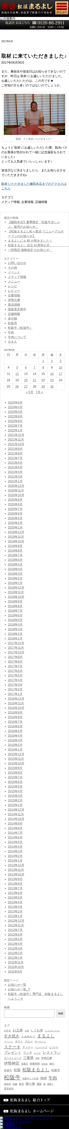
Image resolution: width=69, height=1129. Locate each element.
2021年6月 (15, 462)
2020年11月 (16, 490)
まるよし (46, 1035)
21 (34, 380)
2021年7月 (15, 458)
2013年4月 (15, 902)
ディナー (27, 1047)
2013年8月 (15, 883)
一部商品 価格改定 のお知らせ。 (30, 250)
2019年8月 (15, 550)
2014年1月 (15, 860)
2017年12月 (16, 643)
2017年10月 (16, 652)
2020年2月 (15, 523)
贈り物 (30, 1083)
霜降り (50, 1084)
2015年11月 (16, 758)
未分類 (12, 318)
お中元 (7, 1030)
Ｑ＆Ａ (12, 341)
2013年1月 (15, 916)
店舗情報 (41, 202)
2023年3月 (15, 411)
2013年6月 (15, 893)
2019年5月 (15, 564)
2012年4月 (15, 943)
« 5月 (29, 392)
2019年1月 (15, 583)
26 (17, 386)
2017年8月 (15, 661)
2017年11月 (16, 647)
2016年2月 (15, 745)
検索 (60, 1013)
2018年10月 (16, 597)
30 (52, 386)
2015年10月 (16, 763)
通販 (39, 1084)
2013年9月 (15, 879)
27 (26, 386)
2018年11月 (16, 592)
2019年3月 (15, 573)
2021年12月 (16, 435)
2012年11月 (16, 925)
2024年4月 (15, 407)
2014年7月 (15, 832)
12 (17, 373)
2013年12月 (16, 865)
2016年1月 (15, 749)
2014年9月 (15, 823)
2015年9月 (15, 768)
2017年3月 (15, 684)
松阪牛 (12, 1077)
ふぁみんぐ (28, 1036)
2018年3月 (15, 629)
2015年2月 (15, 800)
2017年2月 (15, 689)
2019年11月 (16, 536)
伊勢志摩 (14, 300)
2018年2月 (15, 634)
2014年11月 (16, 814)
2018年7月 (15, 610)
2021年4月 (15, 472)
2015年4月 (15, 791)
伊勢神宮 (11, 1063)
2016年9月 (15, 712)
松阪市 (12, 323)
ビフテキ (53, 1047)
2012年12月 (16, 920)
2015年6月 (15, 782)
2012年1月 (15, 957)
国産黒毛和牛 (17, 309)
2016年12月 (16, 698)
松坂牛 (8, 1070)
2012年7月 (15, 930)
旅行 (51, 1063)
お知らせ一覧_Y (19, 989)
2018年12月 (16, 587)
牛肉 (11, 332)
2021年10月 (16, 444)
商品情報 (14, 304)
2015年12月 (16, 754)
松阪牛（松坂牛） (20, 327)
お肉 (27, 1031)
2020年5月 (15, 518)
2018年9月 (15, 601)
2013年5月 (15, 897)
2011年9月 (15, 971)
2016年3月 (15, 740)
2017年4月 (15, 680)
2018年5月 (15, 620)
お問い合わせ (17, 263)
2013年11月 (16, 869)
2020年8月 (15, 504)
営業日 (24, 1063)
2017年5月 (15, 675)
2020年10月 (16, 495)
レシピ (12, 286)
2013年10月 (16, 874)
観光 (21, 1084)
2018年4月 (15, 624)
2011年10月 (16, 967)
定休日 (44, 1064)
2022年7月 (15, 425)
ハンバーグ (41, 1047)
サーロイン (40, 1041)
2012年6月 (15, 934)
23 (52, 380)
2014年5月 (15, 842)
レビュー (14, 290)
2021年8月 (15, 453)
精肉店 (7, 1084)
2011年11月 (16, 962)
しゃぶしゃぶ (52, 1030)
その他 (12, 267)
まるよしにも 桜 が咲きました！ (30, 240)
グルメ (29, 1041)
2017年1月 (15, 694)
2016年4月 (15, 735)
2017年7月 (15, 666)
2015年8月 (15, 772)
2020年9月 (15, 499)
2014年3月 (15, 851)
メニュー (14, 281)
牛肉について (17, 337)
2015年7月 (15, 777)
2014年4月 (15, 846)
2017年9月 (15, 657)
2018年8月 (15, 606)
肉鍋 (15, 1084)
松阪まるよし (36, 1069)
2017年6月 (15, 671)
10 (60, 367)
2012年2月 (15, 953)
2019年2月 (15, 578)
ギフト (19, 1041)
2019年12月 (16, 532)
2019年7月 (15, 555)
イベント (14, 272)
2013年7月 (15, 888)
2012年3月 (15, 948)
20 (26, 380)
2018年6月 (15, 615)
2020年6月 (15, 513)
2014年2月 (15, 856)
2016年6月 (15, 726)
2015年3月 (15, 795)
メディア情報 (10, 202)
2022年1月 (15, 430)
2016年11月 (16, 703)
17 (60, 373)
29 (43, 386)
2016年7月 (15, 721)
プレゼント (12, 1053)
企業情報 (27, 202)
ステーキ (12, 1047)
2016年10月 (16, 708)
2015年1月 (15, 805)
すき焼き (11, 1036)
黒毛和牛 (9, 1088)
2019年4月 (15, 569)
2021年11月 (16, 439)
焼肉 (43, 1078)
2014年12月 (16, 809)
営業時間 (35, 1063)
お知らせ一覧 (17, 984)
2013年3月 (15, 906)
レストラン (52, 1053)
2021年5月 (15, 467)
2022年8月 (15, 421)
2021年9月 (15, 448)
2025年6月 (15, 402)
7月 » (39, 392)
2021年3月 (15, 476)
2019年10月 (16, 541)
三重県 (28, 1058)
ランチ (27, 1052)
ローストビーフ (12, 1058)
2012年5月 (15, 939)
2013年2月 (15, 911)
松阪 (17, 1070)
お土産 (18, 1030)
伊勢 (37, 1058)
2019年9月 (15, 546)
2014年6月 (15, 837)
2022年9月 (15, 416)
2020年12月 (16, 485)
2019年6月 (15, 560)
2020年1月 (15, 527)
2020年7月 (15, 509)
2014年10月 (16, 819)
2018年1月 (15, 638)
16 (52, 373)
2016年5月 (15, 731)
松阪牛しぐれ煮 (30, 1078)
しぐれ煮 (37, 1030)
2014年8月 (15, 828)
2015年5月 (15, 786)
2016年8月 (15, 717)
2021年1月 (15, 481)
